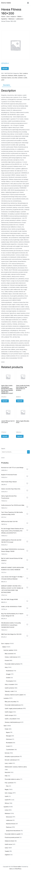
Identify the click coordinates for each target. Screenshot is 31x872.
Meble (19, 16)
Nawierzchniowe (10, 823)
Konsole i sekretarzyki (11, 760)
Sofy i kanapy (8, 793)
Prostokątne (9, 681)
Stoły (6, 667)
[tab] (6, 85)
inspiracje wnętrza (6, 77)
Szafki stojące (9, 712)
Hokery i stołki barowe (11, 657)
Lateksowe (19, 19)
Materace (11, 19)
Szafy (6, 847)
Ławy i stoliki (8, 763)
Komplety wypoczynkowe (12, 756)
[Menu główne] (28, 2)
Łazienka (6, 698)
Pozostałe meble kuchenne (12, 664)
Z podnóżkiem (10, 749)
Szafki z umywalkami (10, 718)
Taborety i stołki (9, 691)
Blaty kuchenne (9, 653)
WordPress (18, 868)
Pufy (7, 786)
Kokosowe (9, 817)
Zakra (10, 868)
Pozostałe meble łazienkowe (13, 705)
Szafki (6, 796)
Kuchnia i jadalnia (8, 650)
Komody (7, 753)
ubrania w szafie (22, 77)
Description (6, 85)
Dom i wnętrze (11, 16)
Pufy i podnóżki (9, 782)
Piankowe (8, 827)
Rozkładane (9, 742)
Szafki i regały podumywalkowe (13, 708)
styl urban (14, 77)
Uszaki (8, 746)
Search (3, 448)
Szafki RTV (8, 799)
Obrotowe (9, 739)
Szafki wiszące (9, 715)
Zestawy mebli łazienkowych (13, 722)
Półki (6, 775)
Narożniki (7, 772)
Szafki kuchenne (9, 688)
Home (3, 16)
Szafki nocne (8, 844)
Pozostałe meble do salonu (12, 779)
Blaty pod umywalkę (10, 701)
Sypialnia (4, 19)
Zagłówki (7, 854)
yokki (2, 80)
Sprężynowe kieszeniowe (13, 830)
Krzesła (7, 660)
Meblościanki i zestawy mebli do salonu (16, 766)
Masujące (8, 735)
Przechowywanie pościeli (12, 837)
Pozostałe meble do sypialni (12, 834)
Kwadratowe (9, 670)
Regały (7, 789)
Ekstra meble (6, 3)
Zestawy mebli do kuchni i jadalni (14, 694)
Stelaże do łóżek (9, 841)
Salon (5, 725)
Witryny (7, 803)
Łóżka (6, 810)
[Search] (28, 452)
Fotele (6, 729)
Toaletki (7, 851)
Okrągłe (8, 674)
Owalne (8, 677)
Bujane (8, 732)
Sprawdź (4, 68)
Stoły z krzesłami (9, 684)
